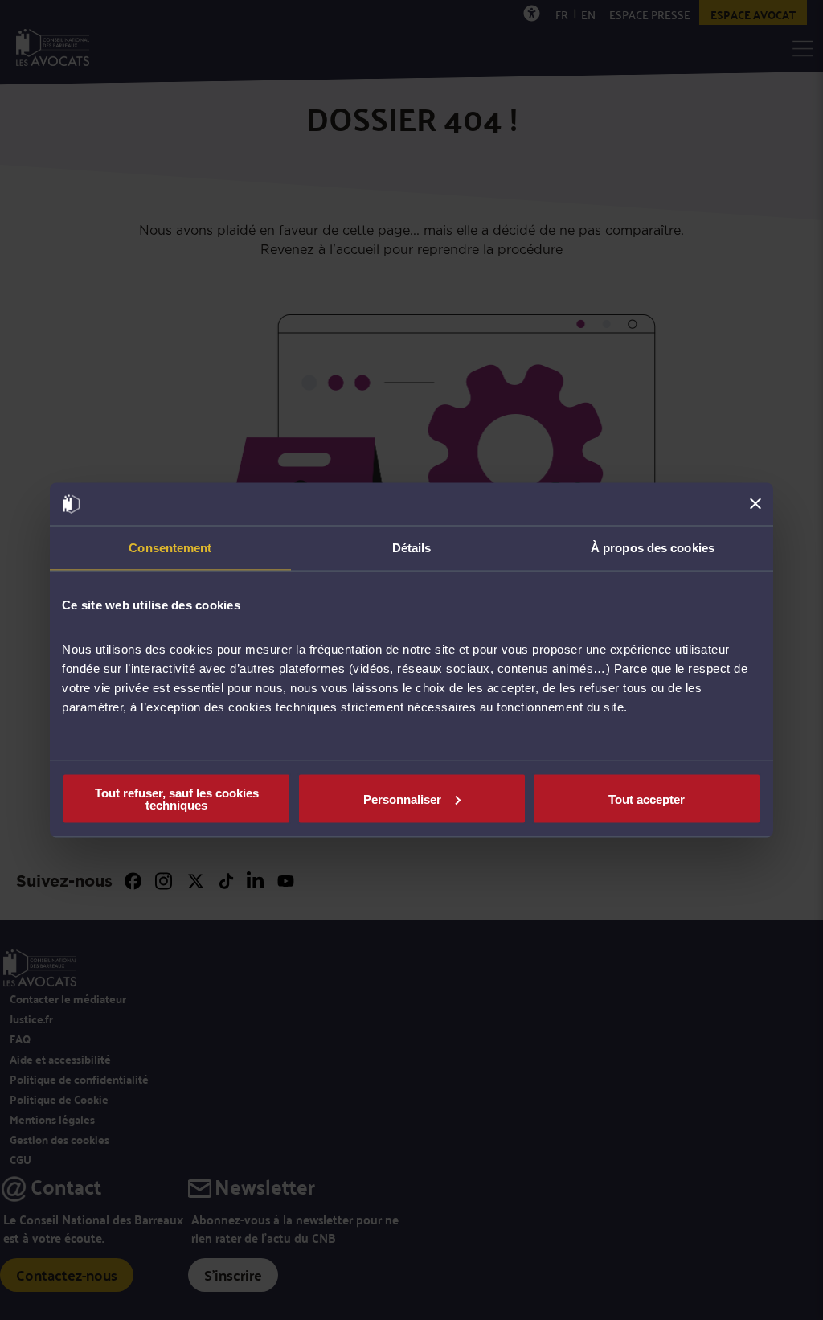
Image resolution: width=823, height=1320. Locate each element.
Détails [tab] (412, 547)
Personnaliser (402, 799)
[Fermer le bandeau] (755, 504)
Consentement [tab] (170, 547)
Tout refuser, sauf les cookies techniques (177, 799)
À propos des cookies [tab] (652, 547)
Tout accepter (646, 799)
